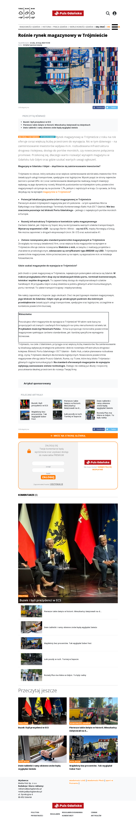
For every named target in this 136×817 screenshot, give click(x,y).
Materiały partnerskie (29, 137)
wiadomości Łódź (77, 780)
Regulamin (55, 814)
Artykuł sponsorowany (32, 45)
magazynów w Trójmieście (56, 191)
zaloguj (48, 477)
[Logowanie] (114, 13)
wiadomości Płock (95, 780)
